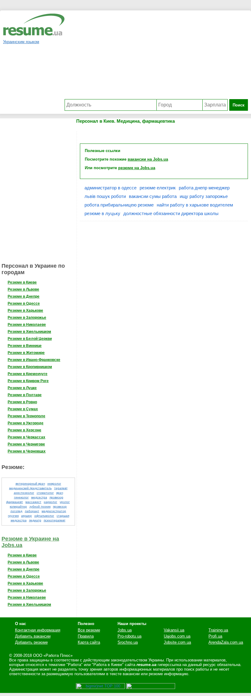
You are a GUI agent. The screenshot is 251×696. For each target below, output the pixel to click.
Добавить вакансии (33, 636)
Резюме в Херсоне (24, 430)
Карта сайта (89, 642)
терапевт (61, 488)
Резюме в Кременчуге (27, 374)
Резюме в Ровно (22, 402)
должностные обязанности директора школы (171, 213)
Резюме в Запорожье (27, 317)
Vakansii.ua (174, 630)
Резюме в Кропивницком (30, 367)
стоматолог (45, 492)
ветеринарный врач (30, 483)
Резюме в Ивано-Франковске (34, 360)
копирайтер (18, 506)
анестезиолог (24, 492)
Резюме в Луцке (22, 388)
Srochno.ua (128, 642)
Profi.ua (215, 636)
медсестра (39, 497)
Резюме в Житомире (26, 353)
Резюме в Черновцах (27, 451)
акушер (26, 515)
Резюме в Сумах (23, 409)
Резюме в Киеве (22, 282)
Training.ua (218, 630)
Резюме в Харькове (25, 310)
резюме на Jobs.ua (136, 168)
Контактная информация (37, 630)
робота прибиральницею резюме (119, 204)
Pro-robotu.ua (129, 636)
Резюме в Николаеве (27, 324)
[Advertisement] (156, 56)
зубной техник (40, 506)
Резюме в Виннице (25, 346)
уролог (65, 502)
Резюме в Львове (23, 289)
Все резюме (89, 630)
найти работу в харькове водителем (195, 204)
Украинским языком (21, 41)
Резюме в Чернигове (26, 444)
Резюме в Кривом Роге (28, 381)
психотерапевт (55, 520)
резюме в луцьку (102, 213)
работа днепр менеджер (204, 187)
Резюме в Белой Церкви (30, 339)
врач (59, 492)
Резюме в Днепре (23, 296)
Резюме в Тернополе (26, 416)
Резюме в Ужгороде (25, 423)
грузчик (13, 515)
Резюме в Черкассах (26, 437)
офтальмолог (44, 515)
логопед (16, 511)
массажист (33, 502)
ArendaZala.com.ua (225, 642)
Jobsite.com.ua (177, 642)
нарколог (50, 502)
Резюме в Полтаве (25, 395)
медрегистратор (54, 511)
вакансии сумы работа (153, 196)
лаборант (32, 511)
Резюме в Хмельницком (29, 331)
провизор (60, 506)
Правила (86, 636)
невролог (54, 483)
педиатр (35, 520)
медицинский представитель (30, 488)
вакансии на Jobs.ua (148, 159)
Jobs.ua (125, 630)
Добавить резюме (31, 642)
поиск (239, 105)
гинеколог (21, 497)
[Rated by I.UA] (150, 687)
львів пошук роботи (105, 196)
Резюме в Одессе (24, 303)
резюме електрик (158, 187)
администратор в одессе (110, 187)
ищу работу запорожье (204, 196)
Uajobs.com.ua (177, 636)
